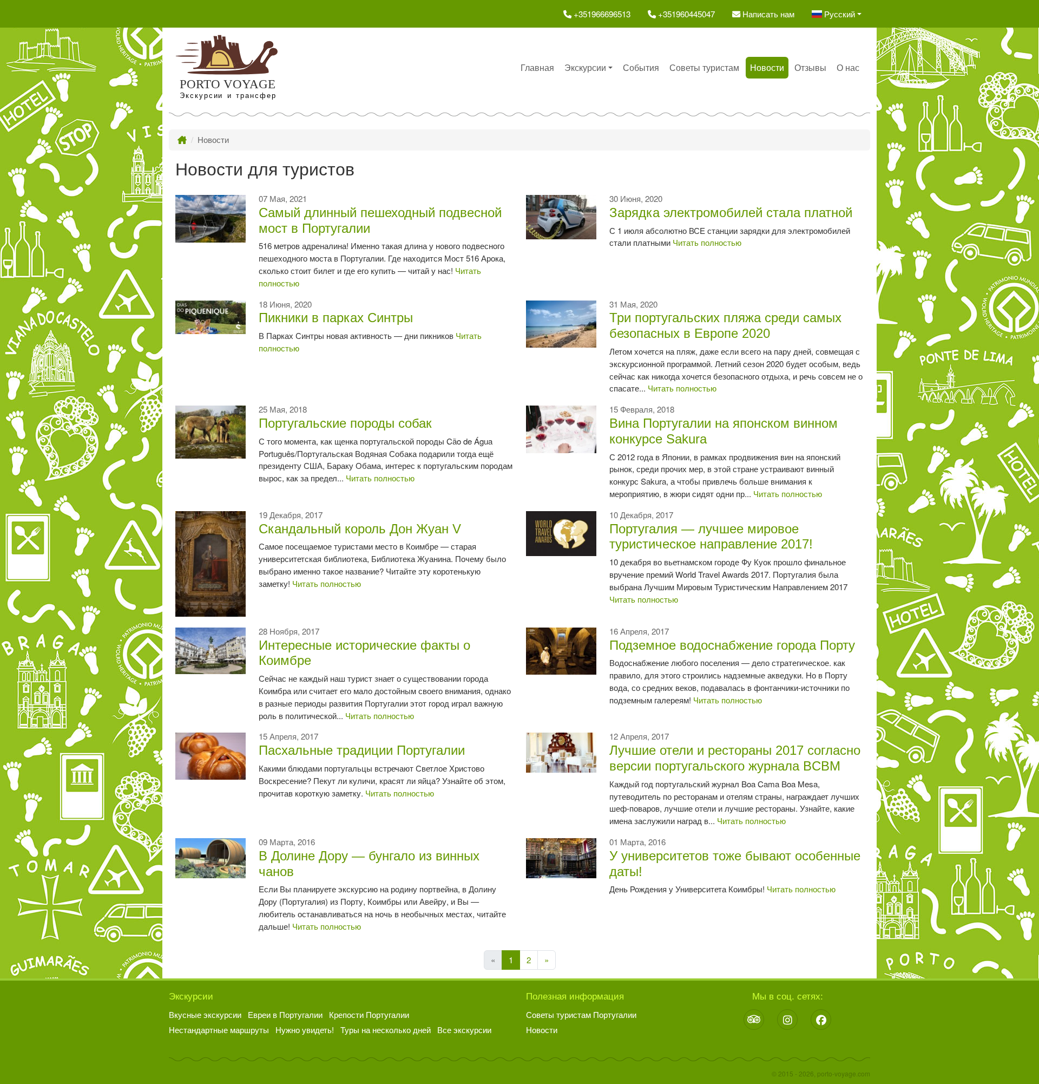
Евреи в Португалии (285, 1014)
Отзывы (810, 67)
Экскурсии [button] (585, 67)
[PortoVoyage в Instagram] (787, 1019)
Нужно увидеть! (304, 1029)
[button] (836, 14)
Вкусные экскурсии (205, 1014)
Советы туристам (704, 67)
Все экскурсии (464, 1029)
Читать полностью (707, 242)
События (641, 67)
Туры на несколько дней (385, 1029)
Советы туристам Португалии (581, 1014)
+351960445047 (685, 13)
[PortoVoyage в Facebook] (821, 1019)
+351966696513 (600, 13)
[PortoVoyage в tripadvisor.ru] (754, 1019)
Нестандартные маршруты (219, 1029)
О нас (848, 67)
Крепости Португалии (369, 1014)
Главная (537, 67)
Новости (767, 67)
